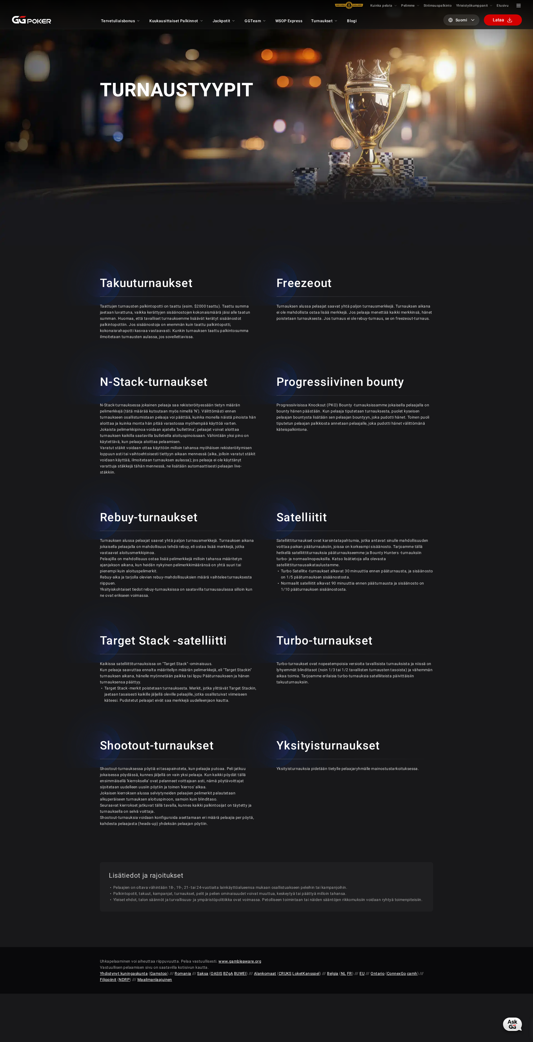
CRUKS (285, 973)
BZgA (228, 973)
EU (361, 973)
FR (349, 973)
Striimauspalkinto (438, 5)
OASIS (216, 973)
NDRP (124, 979)
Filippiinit (108, 979)
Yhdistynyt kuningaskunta (124, 973)
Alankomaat (265, 973)
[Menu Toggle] (518, 5)
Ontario (377, 973)
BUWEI (240, 973)
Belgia (332, 973)
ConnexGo (396, 973)
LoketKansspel (305, 973)
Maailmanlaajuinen (154, 979)
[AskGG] (512, 1024)
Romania (183, 973)
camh (412, 973)
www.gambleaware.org (239, 961)
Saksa (202, 973)
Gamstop (158, 973)
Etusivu (503, 5)
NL (343, 973)
